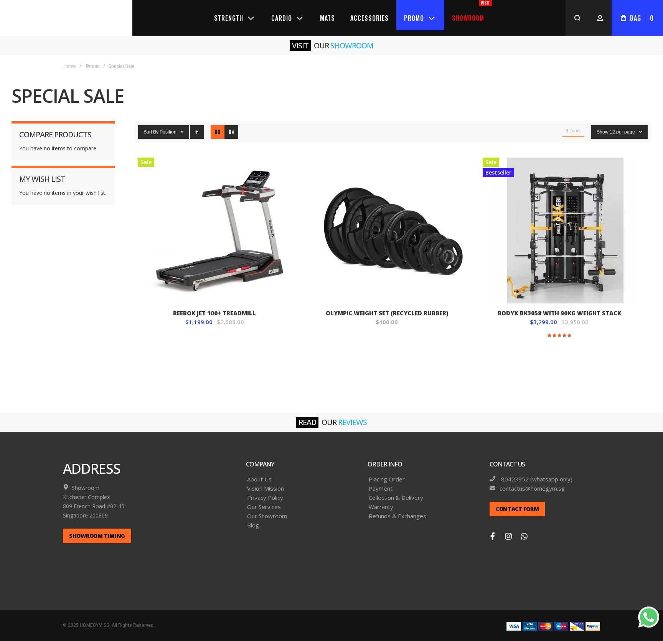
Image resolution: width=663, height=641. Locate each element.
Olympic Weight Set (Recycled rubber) (392, 223)
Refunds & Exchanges (397, 508)
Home (69, 58)
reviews (352, 415)
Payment (381, 481)
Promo (93, 58)
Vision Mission (265, 481)
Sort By (150, 124)
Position (169, 124)
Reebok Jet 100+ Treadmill (220, 223)
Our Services (264, 499)
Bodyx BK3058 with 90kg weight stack (565, 223)
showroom (351, 38)
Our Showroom (267, 508)
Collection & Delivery (396, 490)
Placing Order (387, 472)
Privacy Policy (265, 490)
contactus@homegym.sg (532, 481)
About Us (259, 472)
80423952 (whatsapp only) (536, 472)
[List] (231, 125)
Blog (253, 518)
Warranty (381, 499)
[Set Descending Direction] (197, 125)
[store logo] (66, 14)
